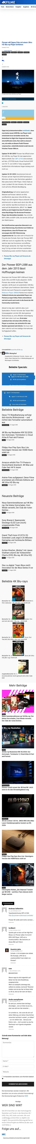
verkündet (26, 130)
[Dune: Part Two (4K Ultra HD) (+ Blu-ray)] (18, 637)
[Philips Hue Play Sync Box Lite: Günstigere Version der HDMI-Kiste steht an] (18, 841)
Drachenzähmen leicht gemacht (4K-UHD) (15, 676)
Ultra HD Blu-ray (18, 349)
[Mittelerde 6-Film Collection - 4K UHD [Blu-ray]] (18, 601)
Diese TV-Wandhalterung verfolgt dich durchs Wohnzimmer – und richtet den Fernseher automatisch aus (17, 419)
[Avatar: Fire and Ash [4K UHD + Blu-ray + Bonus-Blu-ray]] (18, 619)
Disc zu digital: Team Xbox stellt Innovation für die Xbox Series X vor (17, 566)
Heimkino (20, 52)
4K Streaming (5, 470)
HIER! (26, 1096)
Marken (4, 455)
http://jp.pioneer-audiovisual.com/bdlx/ (21, 915)
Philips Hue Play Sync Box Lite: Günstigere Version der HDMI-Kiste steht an (17, 450)
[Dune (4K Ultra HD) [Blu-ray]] (18, 655)
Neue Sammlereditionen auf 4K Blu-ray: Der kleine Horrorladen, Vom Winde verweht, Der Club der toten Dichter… (18, 506)
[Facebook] (2, 1134)
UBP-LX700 (19, 159)
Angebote (4, 485)
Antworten (11, 922)
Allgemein (14, 52)
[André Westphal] (3, 357)
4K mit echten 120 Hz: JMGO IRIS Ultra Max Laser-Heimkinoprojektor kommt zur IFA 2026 (18, 823)
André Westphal (8, 50)
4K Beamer (5, 818)
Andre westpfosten (16, 999)
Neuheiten (26, 52)
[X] (3, 1134)
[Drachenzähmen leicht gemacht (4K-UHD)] (23, 674)
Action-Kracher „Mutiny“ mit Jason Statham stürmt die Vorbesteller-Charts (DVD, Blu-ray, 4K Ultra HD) (17, 552)
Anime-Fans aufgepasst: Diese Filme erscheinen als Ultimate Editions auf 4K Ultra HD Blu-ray (18, 480)
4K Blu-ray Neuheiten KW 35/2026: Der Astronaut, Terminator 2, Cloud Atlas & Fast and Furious (17, 435)
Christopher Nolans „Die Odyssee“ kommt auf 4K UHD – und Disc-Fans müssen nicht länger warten (17, 892)
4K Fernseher (5, 425)
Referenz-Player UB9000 (10, 293)
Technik (4, 54)
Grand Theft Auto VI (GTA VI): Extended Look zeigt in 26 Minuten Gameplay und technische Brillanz (17, 537)
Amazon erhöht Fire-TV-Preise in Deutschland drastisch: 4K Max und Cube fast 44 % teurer (17, 465)
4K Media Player (6, 52)
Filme (3, 440)
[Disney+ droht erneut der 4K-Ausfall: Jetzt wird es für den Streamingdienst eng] (18, 772)
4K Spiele (4, 542)
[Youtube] (5, 1134)
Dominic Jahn (16, 949)
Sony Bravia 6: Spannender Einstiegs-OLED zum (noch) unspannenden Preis (14, 522)
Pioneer (12, 349)
